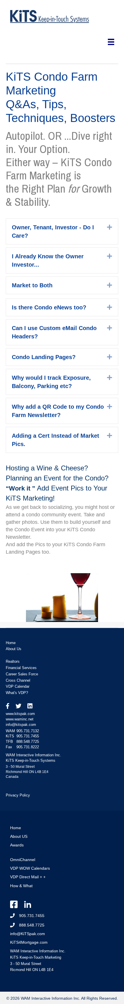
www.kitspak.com (20, 714)
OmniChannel (22, 859)
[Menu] (111, 42)
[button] (109, 227)
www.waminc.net (19, 719)
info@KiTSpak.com (27, 933)
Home (15, 827)
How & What (21, 885)
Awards (17, 845)
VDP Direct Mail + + (28, 877)
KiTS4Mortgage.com (29, 942)
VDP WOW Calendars (30, 868)
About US (18, 836)
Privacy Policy (18, 795)
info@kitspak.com (21, 724)
